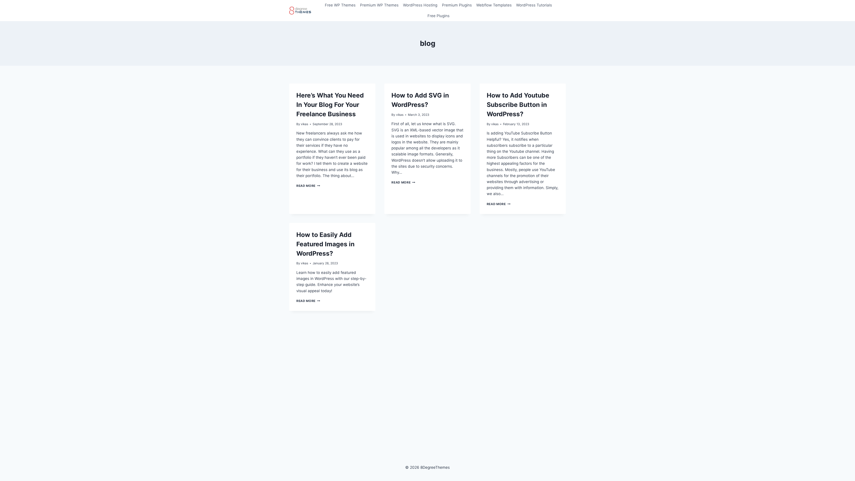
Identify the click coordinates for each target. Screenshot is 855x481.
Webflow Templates (494, 5)
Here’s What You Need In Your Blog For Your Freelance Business (330, 105)
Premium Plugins (457, 5)
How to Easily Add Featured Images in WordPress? (325, 244)
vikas (304, 124)
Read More (308, 186)
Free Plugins (439, 16)
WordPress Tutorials (534, 5)
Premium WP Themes (379, 5)
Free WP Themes (340, 5)
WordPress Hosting (420, 5)
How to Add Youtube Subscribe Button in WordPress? (518, 105)
